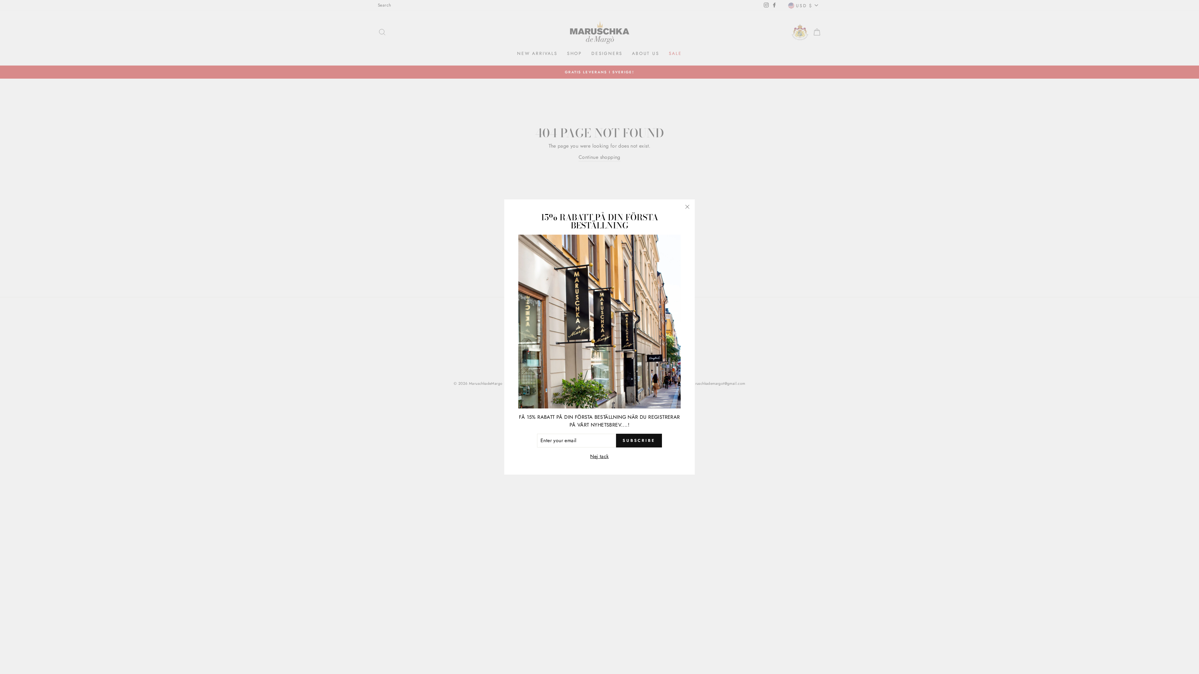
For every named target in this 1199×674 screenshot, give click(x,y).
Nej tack (599, 456)
